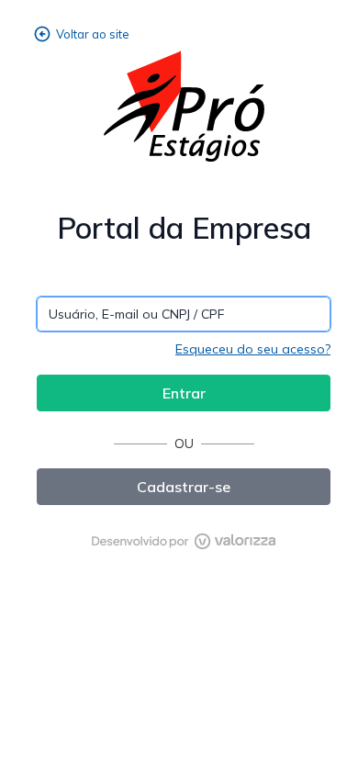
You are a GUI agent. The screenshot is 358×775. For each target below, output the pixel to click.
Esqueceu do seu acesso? (252, 349)
